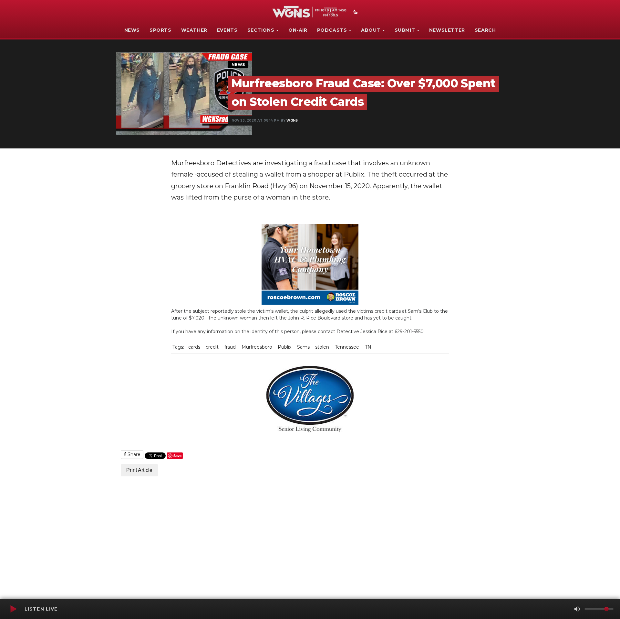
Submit (405, 30)
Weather (194, 30)
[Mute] (577, 609)
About (370, 30)
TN (368, 347)
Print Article (139, 470)
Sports (160, 30)
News (132, 30)
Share (133, 454)
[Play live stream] (13, 609)
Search (485, 30)
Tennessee (347, 347)
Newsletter (447, 30)
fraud (230, 347)
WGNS (292, 120)
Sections (260, 30)
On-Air (297, 30)
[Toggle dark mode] (354, 12)
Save (177, 455)
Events (227, 30)
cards (194, 347)
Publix (284, 347)
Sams (303, 347)
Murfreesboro (257, 347)
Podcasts (332, 30)
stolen (322, 347)
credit (212, 347)
